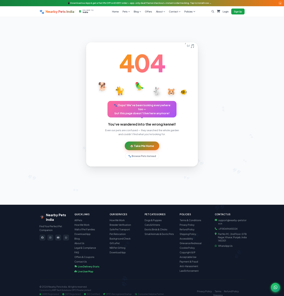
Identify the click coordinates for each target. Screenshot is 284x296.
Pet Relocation (118, 233)
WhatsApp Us (225, 245)
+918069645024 (227, 228)
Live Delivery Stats (88, 266)
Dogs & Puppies (153, 220)
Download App (82, 233)
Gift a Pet (115, 243)
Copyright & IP (187, 252)
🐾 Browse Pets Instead (142, 155)
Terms (218, 291)
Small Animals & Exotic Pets (159, 233)
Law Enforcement (189, 270)
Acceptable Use (188, 256)
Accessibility (186, 238)
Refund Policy (187, 229)
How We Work (82, 224)
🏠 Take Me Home (142, 146)
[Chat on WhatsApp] (275, 287)
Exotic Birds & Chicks (156, 229)
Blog (136, 11)
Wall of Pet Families (84, 229)
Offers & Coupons (84, 256)
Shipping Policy (188, 233)
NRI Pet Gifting (117, 247)
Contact (173, 11)
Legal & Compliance (85, 247)
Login (226, 11)
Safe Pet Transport (120, 229)
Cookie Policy (187, 247)
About (159, 11)
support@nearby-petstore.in (232, 222)
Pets (125, 11)
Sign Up (238, 11)
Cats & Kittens (152, 224)
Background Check (120, 238)
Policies (188, 11)
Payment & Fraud (189, 261)
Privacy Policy (187, 224)
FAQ (76, 252)
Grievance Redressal (190, 243)
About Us (79, 243)
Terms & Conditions (190, 220)
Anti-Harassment (189, 266)
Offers (148, 11)
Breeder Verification (120, 224)
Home (115, 11)
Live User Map (85, 271)
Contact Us (80, 261)
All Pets (78, 220)
